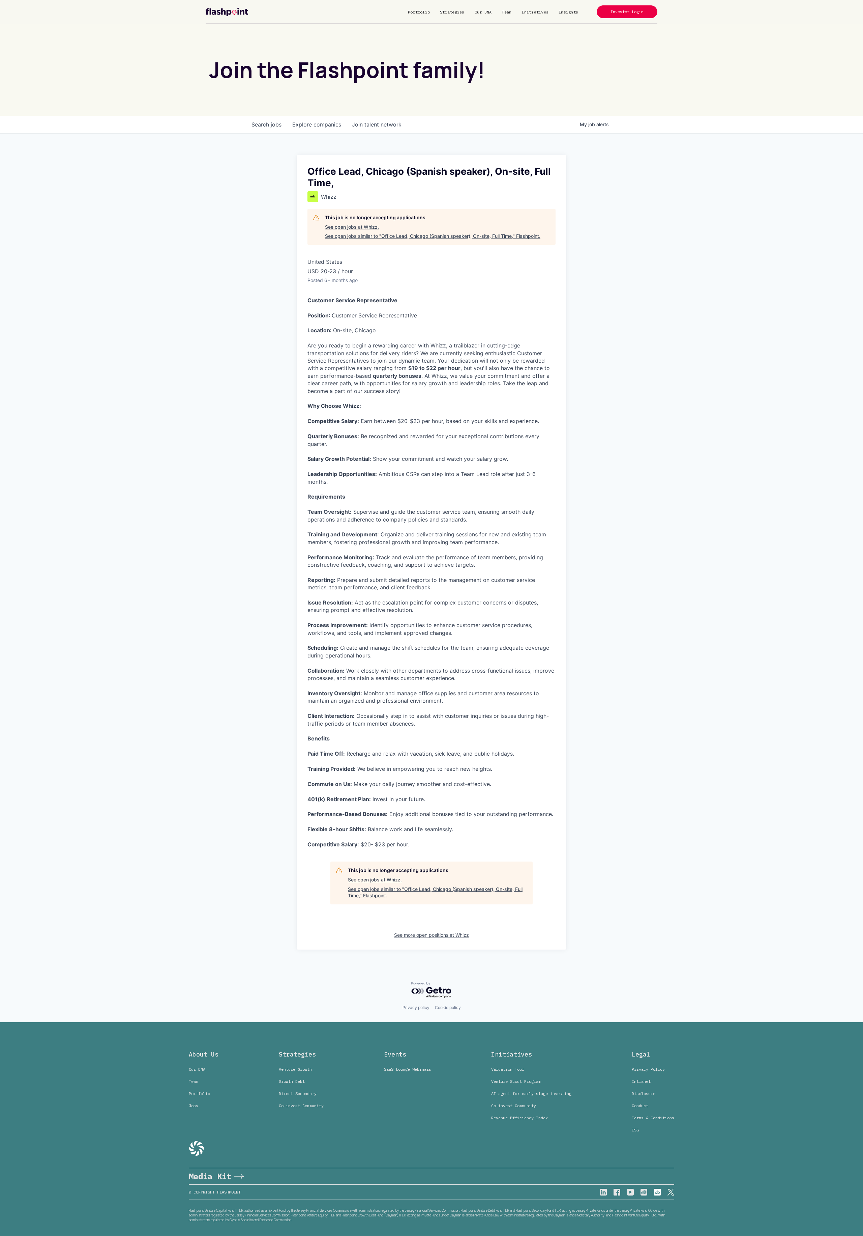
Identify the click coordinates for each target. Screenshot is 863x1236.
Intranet (641, 1081)
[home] (227, 12)
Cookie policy (448, 1007)
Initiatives (535, 12)
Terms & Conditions (653, 1117)
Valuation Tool (507, 1069)
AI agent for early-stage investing (531, 1093)
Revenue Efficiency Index (519, 1117)
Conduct (640, 1105)
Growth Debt (292, 1081)
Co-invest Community (301, 1105)
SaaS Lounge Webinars (407, 1069)
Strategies (452, 12)
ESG (635, 1129)
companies (316, 124)
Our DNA (483, 12)
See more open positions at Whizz (431, 935)
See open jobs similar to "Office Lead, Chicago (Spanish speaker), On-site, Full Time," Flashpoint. (432, 236)
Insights (568, 12)
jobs (266, 124)
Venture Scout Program (516, 1081)
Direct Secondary (298, 1093)
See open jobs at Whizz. (352, 227)
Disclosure (643, 1093)
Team (506, 12)
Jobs (193, 1105)
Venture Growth (295, 1069)
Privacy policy (416, 1007)
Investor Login (627, 11)
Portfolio (419, 12)
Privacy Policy (648, 1069)
